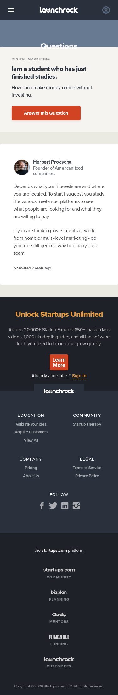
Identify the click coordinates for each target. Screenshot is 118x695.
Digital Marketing (31, 59)
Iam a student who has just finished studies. (49, 72)
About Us (31, 476)
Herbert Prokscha (52, 161)
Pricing (31, 468)
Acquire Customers (31, 432)
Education (31, 415)
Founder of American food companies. (58, 170)
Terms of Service (87, 468)
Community (87, 415)
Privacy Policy (87, 476)
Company (31, 459)
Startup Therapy (87, 424)
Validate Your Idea (31, 424)
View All (31, 440)
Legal (87, 459)
